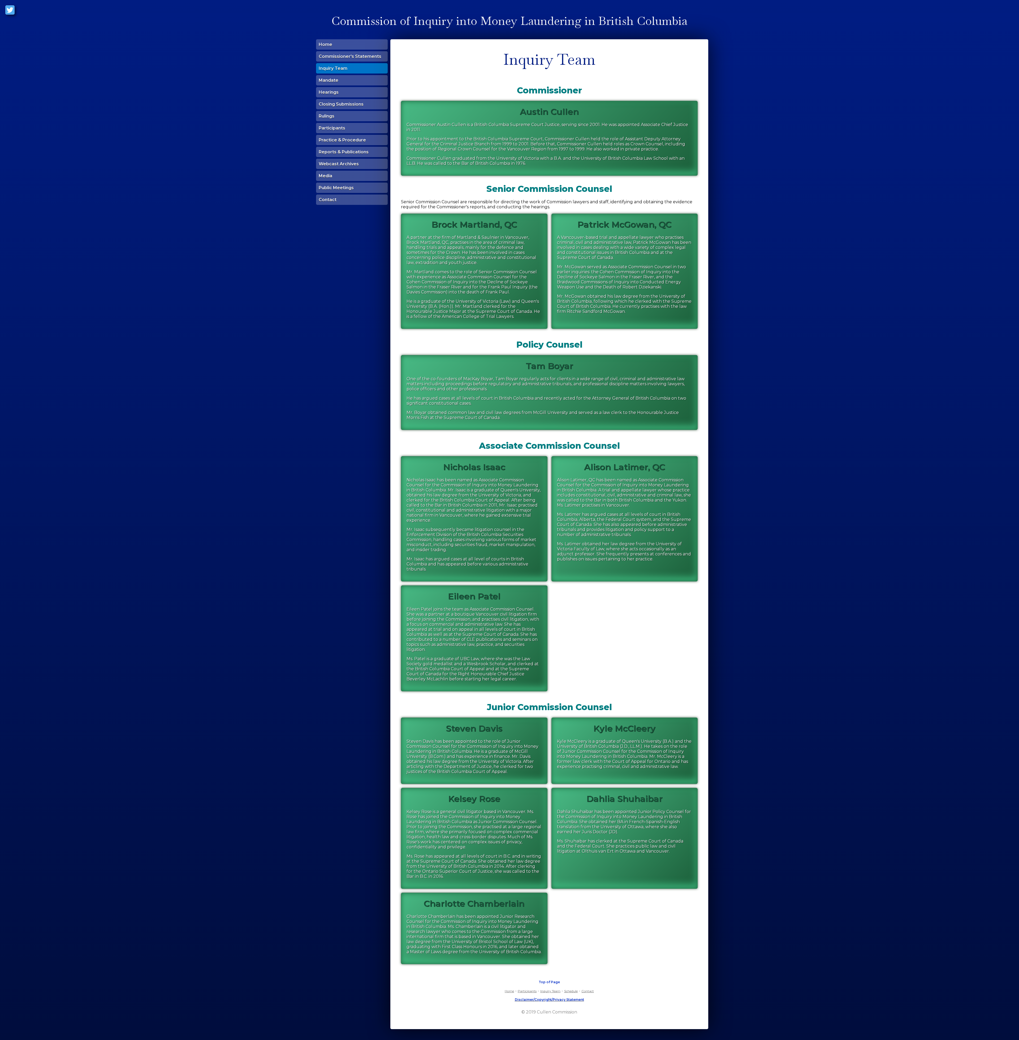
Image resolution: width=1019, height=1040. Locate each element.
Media (325, 175)
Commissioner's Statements (350, 56)
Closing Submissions (341, 104)
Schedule (571, 991)
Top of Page (549, 982)
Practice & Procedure (342, 140)
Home (325, 44)
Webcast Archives (339, 163)
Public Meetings (336, 187)
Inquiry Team (333, 68)
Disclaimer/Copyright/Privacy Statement (549, 1000)
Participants (332, 128)
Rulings (326, 116)
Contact (327, 199)
